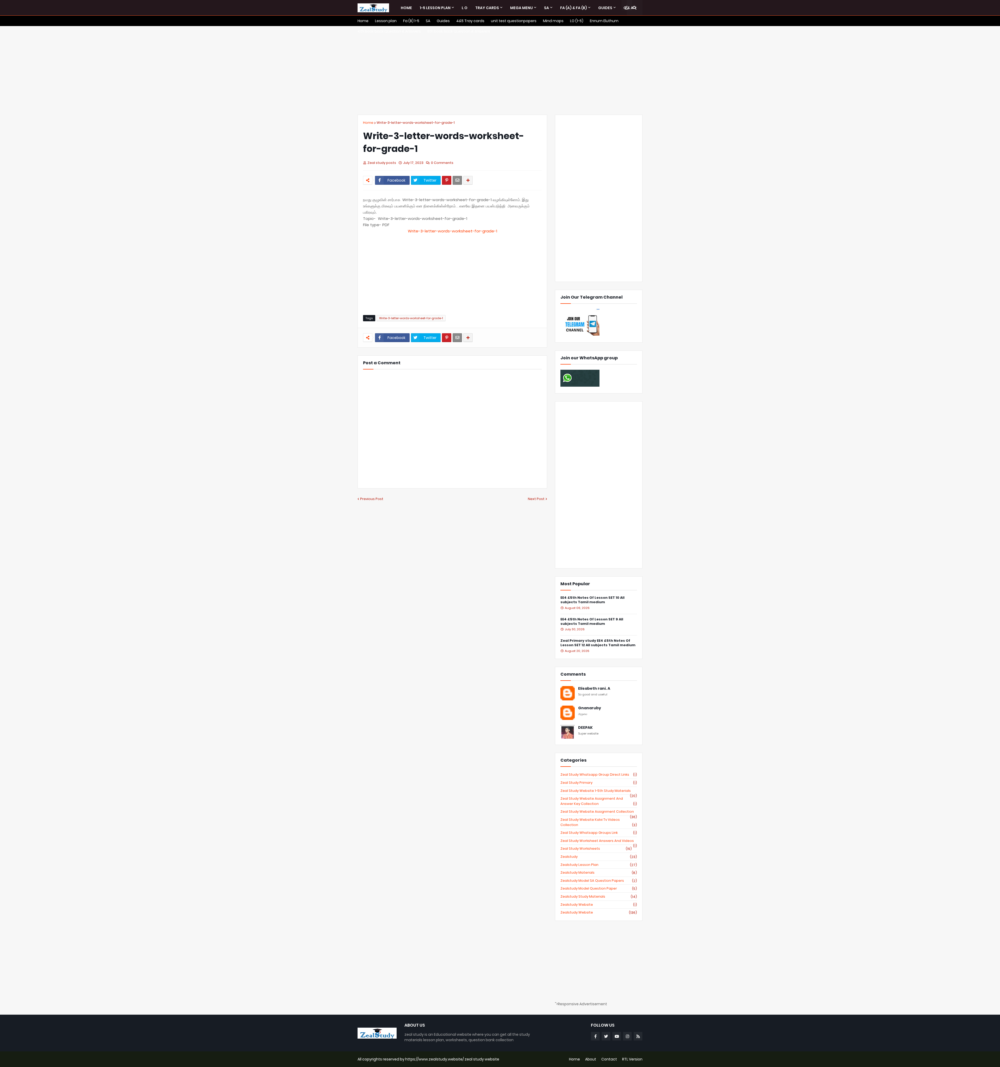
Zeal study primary (598, 782)
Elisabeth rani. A (594, 688)
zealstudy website (598, 904)
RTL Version (632, 1059)
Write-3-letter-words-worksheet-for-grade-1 (416, 122)
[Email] (457, 180)
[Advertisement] (500, 70)
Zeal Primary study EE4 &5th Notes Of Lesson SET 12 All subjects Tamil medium (597, 643)
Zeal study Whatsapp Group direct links (598, 774)
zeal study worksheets (596, 848)
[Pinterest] (446, 180)
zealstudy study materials (598, 896)
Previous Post (371, 498)
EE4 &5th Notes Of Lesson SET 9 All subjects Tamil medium (591, 621)
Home (368, 122)
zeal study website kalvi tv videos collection (598, 822)
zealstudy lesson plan (598, 864)
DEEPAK (585, 727)
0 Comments (442, 162)
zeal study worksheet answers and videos (598, 840)
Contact (609, 1059)
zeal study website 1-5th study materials (598, 790)
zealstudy (598, 856)
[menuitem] (406, 8)
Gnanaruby (589, 708)
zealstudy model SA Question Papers (598, 880)
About (590, 1059)
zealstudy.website (598, 912)
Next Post (536, 498)
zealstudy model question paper (598, 888)
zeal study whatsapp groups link (598, 832)
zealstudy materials (598, 872)
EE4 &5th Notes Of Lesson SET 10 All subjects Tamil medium (592, 600)
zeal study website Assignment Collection (598, 811)
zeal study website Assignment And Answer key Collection (598, 801)
